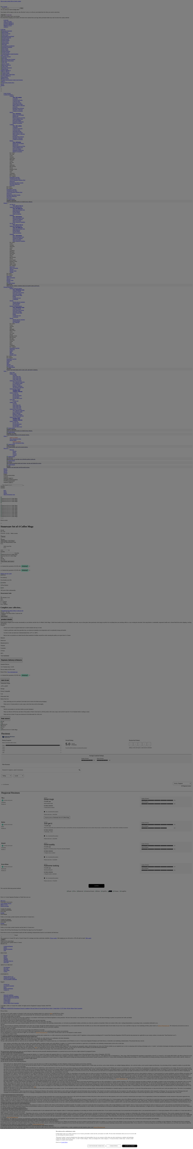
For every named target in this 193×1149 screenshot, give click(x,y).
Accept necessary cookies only (96, 1145)
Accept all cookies (129, 1145)
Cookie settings (114, 1145)
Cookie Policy (64, 1142)
